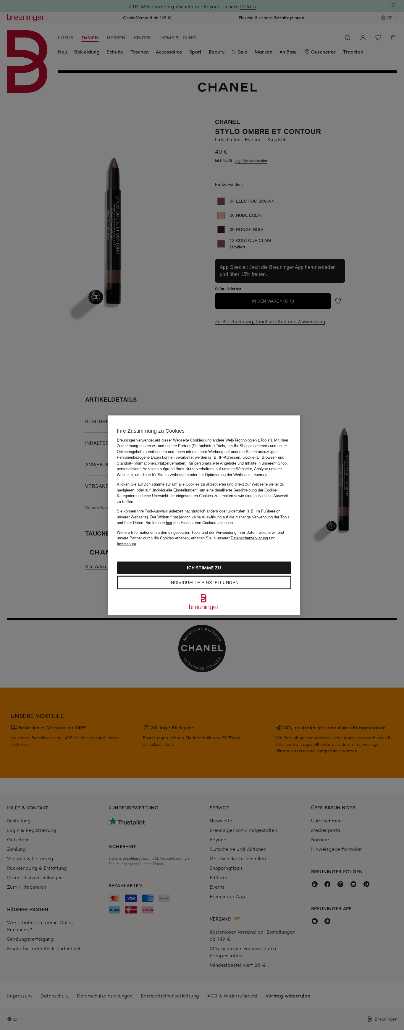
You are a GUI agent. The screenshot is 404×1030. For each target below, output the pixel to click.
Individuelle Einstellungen (203, 582)
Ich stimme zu (204, 567)
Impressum (126, 543)
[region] (204, 515)
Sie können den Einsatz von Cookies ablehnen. (190, 522)
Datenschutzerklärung (249, 538)
